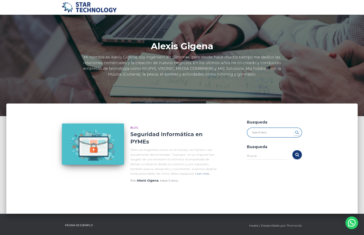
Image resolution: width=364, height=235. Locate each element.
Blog (134, 127)
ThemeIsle (294, 225)
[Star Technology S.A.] (89, 7)
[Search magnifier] (297, 132)
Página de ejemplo (79, 225)
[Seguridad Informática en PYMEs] (93, 144)
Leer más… (203, 173)
